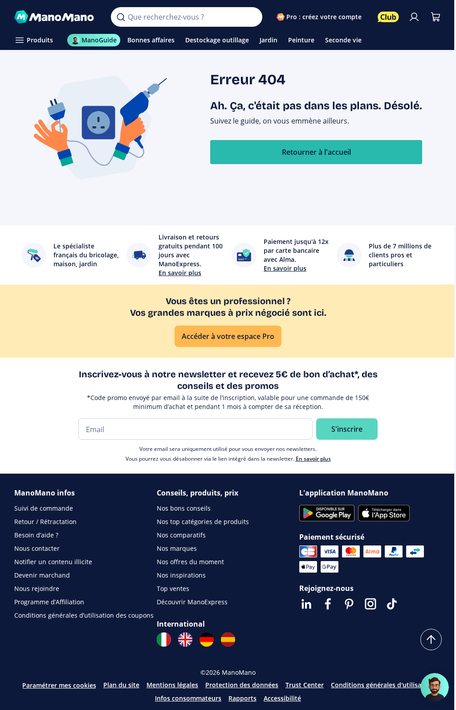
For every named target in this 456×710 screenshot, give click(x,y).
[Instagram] (370, 604)
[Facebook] (328, 604)
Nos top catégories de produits (203, 521)
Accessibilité (282, 698)
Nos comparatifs (181, 535)
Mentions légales (172, 685)
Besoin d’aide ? (36, 535)
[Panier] (435, 17)
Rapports (242, 698)
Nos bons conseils (184, 508)
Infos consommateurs (188, 698)
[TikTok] (392, 604)
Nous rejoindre (36, 588)
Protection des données (241, 685)
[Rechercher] (120, 17)
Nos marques (177, 548)
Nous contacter (37, 548)
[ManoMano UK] (185, 639)
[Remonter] (431, 639)
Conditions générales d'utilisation (382, 685)
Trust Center (304, 685)
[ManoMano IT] (164, 639)
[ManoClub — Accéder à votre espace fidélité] (388, 17)
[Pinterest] (349, 604)
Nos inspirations (181, 575)
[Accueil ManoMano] (55, 17)
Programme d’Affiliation (49, 602)
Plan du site (121, 685)
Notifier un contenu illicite (53, 561)
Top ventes (173, 588)
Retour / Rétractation (45, 521)
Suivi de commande (43, 508)
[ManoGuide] (434, 687)
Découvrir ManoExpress (192, 602)
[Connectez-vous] (414, 17)
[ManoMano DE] (207, 639)
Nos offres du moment (190, 561)
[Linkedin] (306, 604)
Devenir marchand (42, 575)
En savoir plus (313, 458)
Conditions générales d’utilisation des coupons (84, 615)
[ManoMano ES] (228, 639)
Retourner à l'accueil (316, 152)
